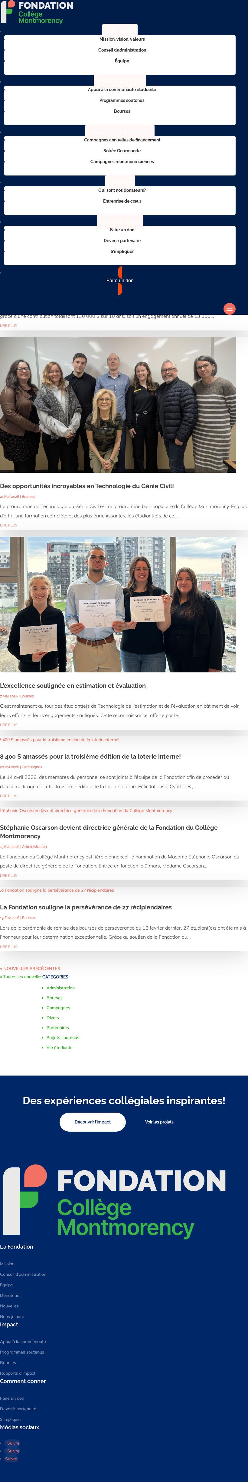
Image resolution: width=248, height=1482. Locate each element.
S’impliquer (122, 251)
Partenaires (58, 1027)
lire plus (8, 325)
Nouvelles (9, 1306)
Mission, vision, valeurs (122, 39)
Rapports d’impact (17, 1373)
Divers (53, 1017)
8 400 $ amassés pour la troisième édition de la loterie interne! (90, 756)
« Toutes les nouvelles (21, 976)
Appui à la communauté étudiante (122, 89)
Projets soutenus (63, 1037)
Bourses (122, 111)
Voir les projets (159, 1122)
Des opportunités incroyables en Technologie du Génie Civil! (87, 486)
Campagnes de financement (120, 132)
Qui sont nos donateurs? (122, 190)
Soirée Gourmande (122, 150)
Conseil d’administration (122, 50)
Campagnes (32, 767)
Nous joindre (12, 1316)
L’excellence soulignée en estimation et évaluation (73, 685)
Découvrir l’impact (93, 1122)
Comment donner (120, 222)
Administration (34, 847)
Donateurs (120, 182)
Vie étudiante (60, 1047)
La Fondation (120, 31)
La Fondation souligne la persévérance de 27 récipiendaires (86, 907)
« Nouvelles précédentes (30, 968)
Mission (7, 1263)
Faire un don (122, 229)
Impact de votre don (120, 81)
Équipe (122, 60)
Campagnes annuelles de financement (122, 139)
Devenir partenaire (122, 240)
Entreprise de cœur (122, 201)
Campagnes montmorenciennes (122, 161)
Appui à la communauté (23, 1341)
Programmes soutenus (122, 100)
